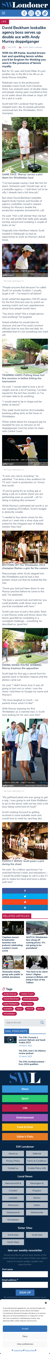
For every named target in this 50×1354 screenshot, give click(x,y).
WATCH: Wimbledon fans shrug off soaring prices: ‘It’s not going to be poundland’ (37, 943)
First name (7, 1269)
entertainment (30, 998)
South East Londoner (37, 1235)
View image (7, 281)
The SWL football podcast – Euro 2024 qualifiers (32, 1063)
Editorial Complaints (36, 1154)
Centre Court (27, 993)
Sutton (37, 1205)
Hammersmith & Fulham (13, 1184)
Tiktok (45, 13)
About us (13, 1153)
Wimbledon (9, 1013)
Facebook (24, 13)
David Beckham (11, 998)
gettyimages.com (18, 281)
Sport (25, 1098)
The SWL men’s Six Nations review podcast (32, 1052)
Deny (25, 1336)
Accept (25, 1328)
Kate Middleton (11, 1003)
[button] (45, 1302)
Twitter (38, 13)
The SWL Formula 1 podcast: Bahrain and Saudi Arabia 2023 (32, 1040)
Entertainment (25, 1117)
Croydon (13, 1190)
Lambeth (13, 1197)
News (19, 1008)
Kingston (36, 1190)
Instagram (31, 13)
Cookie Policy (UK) (37, 1168)
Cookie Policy (18, 1350)
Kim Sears (27, 1003)
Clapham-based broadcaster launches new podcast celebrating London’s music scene (12, 944)
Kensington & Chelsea (36, 1184)
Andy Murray (10, 993)
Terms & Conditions (37, 1160)
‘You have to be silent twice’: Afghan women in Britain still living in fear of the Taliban (37, 977)
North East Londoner (13, 1235)
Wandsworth (13, 1212)
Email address (10, 1280)
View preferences (25, 1344)
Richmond (13, 1205)
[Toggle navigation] (3, 13)
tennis (40, 1008)
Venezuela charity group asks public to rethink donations (12, 974)
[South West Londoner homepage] (25, 5)
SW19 (29, 1008)
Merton (36, 1197)
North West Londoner (13, 1243)
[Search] (42, 1022)
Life (3, 21)
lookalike (8, 1008)
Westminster (37, 1212)
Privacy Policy (30, 1350)
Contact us (13, 1168)
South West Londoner (32, 47)
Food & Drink (25, 1127)
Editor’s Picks (25, 1136)
